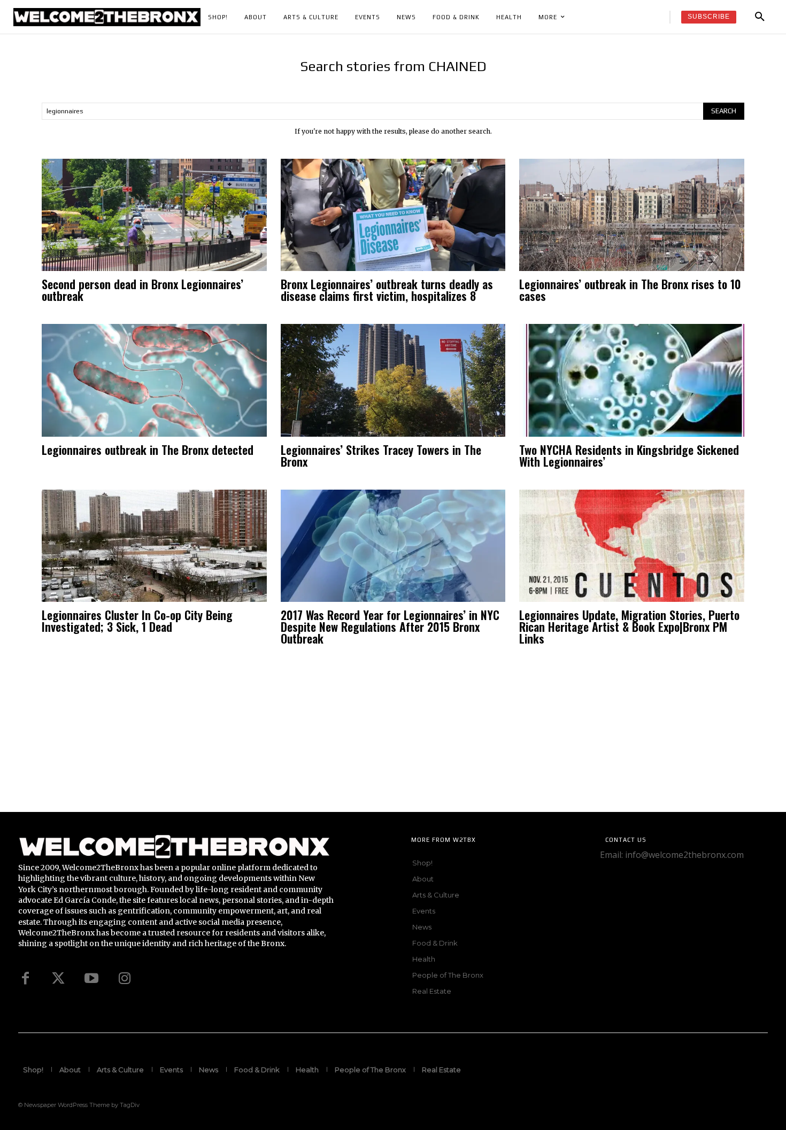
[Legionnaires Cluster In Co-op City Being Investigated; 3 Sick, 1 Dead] (154, 546)
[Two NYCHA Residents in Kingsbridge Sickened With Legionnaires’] (631, 380)
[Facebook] (25, 979)
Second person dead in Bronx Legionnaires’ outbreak (142, 289)
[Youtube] (91, 979)
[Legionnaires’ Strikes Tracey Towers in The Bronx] (393, 380)
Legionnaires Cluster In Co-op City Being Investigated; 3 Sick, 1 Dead (137, 620)
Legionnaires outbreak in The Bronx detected (147, 449)
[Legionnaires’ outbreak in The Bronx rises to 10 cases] (631, 215)
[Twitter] (58, 979)
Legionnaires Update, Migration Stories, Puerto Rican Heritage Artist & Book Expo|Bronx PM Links (629, 626)
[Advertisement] (321, 737)
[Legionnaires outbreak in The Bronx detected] (154, 380)
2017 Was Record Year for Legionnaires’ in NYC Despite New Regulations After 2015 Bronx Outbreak (390, 626)
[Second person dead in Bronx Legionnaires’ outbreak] (154, 215)
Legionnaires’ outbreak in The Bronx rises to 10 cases (630, 289)
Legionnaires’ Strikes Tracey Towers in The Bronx (381, 455)
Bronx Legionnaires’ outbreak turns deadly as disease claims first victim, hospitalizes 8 (387, 289)
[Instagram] (125, 979)
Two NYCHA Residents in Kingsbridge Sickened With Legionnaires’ (629, 455)
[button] (760, 17)
